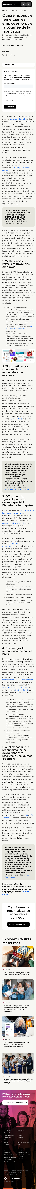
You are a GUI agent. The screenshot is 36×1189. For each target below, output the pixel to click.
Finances (20, 1137)
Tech (18, 1144)
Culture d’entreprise (10, 1157)
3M (26, 815)
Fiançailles (7, 1152)
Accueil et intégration (10, 1154)
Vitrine (6, 1142)
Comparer (20, 1158)
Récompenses (8, 1140)
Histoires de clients (23, 1152)
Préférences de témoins (10, 1170)
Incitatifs (6, 1144)
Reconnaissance (9, 1135)
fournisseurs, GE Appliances (17, 489)
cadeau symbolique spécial (14, 523)
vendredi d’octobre (18, 119)
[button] (28, 4)
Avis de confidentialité (22, 1170)
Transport (20, 1135)
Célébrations (7, 1137)
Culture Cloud (16, 419)
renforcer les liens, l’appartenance (17, 680)
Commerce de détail (23, 1142)
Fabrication (20, 1140)
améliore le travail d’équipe (14, 687)
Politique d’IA (20, 1172)
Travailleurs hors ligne (10, 1162)
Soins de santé (21, 1133)
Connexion (6, 1174)
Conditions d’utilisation (10, 1172)
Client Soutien (13, 1174)
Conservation (8, 1159)
